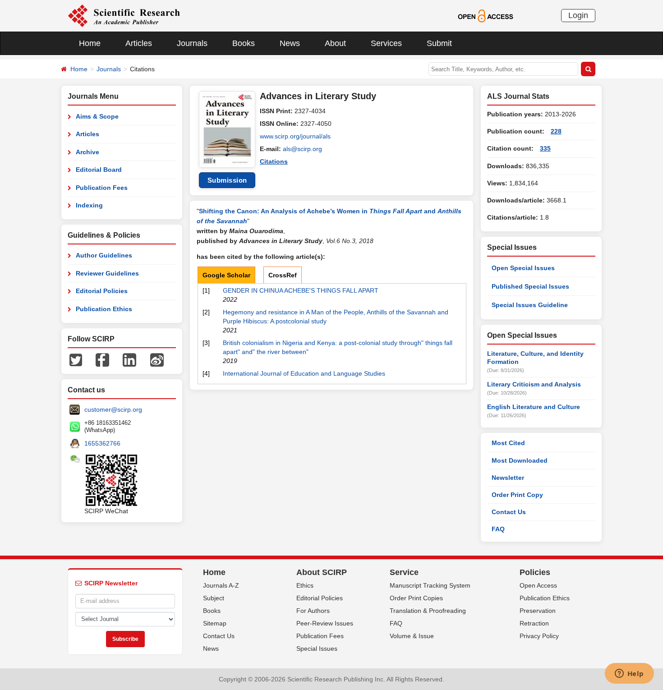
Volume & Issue (412, 635)
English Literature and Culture (533, 406)
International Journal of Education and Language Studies (304, 373)
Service (404, 572)
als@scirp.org (302, 148)
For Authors (313, 610)
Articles (138, 43)
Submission (227, 180)
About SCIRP (321, 572)
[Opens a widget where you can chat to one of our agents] (629, 674)
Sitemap (214, 623)
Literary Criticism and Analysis (534, 384)
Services (386, 43)
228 (556, 131)
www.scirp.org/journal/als (295, 136)
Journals (192, 43)
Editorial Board (99, 169)
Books (243, 43)
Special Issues (316, 648)
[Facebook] (102, 359)
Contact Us (509, 511)
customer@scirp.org (113, 409)
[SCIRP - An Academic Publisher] (124, 15)
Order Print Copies (416, 598)
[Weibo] (157, 359)
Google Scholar (226, 275)
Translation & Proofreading (428, 610)
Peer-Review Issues (324, 623)
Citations (274, 161)
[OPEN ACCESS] (485, 15)
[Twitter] (75, 359)
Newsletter (508, 477)
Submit (439, 43)
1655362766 (102, 443)
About (335, 43)
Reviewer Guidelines (107, 273)
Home (90, 43)
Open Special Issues (523, 267)
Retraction (534, 623)
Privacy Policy (539, 635)
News (290, 43)
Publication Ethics (104, 309)
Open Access (538, 585)
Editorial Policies (102, 290)
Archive (87, 152)
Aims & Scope (97, 116)
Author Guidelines (104, 255)
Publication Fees (102, 187)
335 (545, 148)
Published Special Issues (530, 286)
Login (578, 15)
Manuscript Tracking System (430, 585)
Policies (535, 572)
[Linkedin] (129, 359)
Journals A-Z (221, 585)
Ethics (304, 585)
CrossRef (282, 275)
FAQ (498, 529)
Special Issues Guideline (530, 304)
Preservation (538, 610)
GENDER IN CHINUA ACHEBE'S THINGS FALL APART (300, 290)
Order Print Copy (517, 494)
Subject (213, 598)
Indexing (89, 205)
